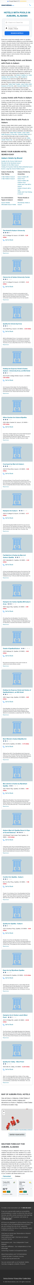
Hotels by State (7, 1256)
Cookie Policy (27, 1278)
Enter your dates (17, 1134)
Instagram (10, 1264)
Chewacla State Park (23, 86)
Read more (6, 253)
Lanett (3, 140)
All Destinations (22, 1254)
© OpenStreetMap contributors (25, 1129)
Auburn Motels (5, 202)
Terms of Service (8, 1278)
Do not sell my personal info (11, 1258)
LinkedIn (16, 1264)
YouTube (4, 1264)
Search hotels (17, 33)
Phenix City (9, 140)
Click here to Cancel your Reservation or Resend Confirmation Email (15, 1234)
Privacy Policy (18, 1278)
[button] (9, 1124)
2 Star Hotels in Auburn (8, 178)
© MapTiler (16, 1129)
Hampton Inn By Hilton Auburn (10, 165)
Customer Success (18, 1256)
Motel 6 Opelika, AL (22, 75)
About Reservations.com (8, 1254)
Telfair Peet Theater (14, 84)
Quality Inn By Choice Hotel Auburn (11, 161)
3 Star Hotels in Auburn (8, 177)
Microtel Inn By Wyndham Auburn (11, 163)
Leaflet (11, 1129)
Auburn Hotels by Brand (11, 158)
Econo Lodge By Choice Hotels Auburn (12, 168)
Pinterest (22, 1264)
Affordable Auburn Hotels (8, 204)
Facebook (21, 1262)
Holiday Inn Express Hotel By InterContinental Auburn (17, 167)
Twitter (27, 1262)
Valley (28, 138)
